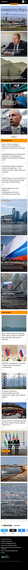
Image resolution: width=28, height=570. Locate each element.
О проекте (3, 539)
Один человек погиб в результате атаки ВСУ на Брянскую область (13, 301)
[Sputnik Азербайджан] (4, 2)
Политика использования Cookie (9, 545)
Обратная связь (14, 550)
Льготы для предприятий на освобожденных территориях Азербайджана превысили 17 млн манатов (13, 506)
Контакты (8, 539)
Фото (3, 458)
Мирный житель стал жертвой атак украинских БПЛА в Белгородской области (13, 297)
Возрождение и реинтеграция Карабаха (13, 501)
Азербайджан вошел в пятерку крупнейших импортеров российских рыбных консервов (12, 267)
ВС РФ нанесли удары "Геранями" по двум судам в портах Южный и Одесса (14, 263)
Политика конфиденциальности (8, 543)
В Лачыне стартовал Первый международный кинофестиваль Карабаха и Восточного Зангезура (14, 510)
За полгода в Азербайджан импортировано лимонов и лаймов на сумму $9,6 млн (12, 231)
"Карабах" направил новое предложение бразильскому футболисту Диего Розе (12, 226)
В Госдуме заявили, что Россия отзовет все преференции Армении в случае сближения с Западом (13, 259)
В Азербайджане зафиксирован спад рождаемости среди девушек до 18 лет (14, 222)
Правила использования (6, 541)
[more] (26, 29)
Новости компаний (5, 550)
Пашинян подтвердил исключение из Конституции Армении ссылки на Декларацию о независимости (14, 514)
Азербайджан (14, 217)
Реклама (3, 552)
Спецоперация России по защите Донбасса (13, 33)
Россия (4, 255)
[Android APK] (5, 557)
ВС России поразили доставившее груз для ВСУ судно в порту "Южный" (13, 305)
